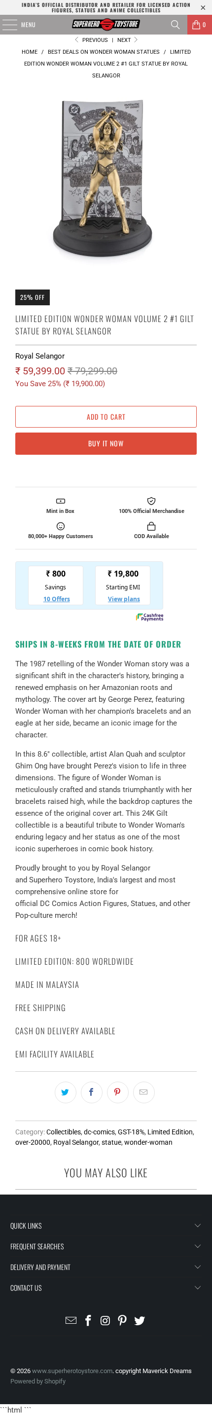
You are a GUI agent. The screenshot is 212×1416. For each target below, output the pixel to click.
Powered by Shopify (38, 1381)
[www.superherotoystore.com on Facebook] (88, 1321)
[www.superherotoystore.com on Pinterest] (122, 1321)
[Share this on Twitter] (65, 1092)
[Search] (175, 25)
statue (111, 1142)
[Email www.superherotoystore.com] (71, 1321)
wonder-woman (148, 1142)
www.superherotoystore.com (72, 1371)
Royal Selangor (40, 356)
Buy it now (106, 443)
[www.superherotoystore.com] (106, 25)
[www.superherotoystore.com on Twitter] (140, 1321)
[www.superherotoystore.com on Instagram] (105, 1321)
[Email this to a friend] (144, 1092)
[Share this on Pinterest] (118, 1092)
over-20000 (32, 1142)
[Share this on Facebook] (92, 1092)
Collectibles (63, 1132)
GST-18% (131, 1132)
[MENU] (4, 25)
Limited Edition (170, 1132)
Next (125, 40)
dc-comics (99, 1132)
